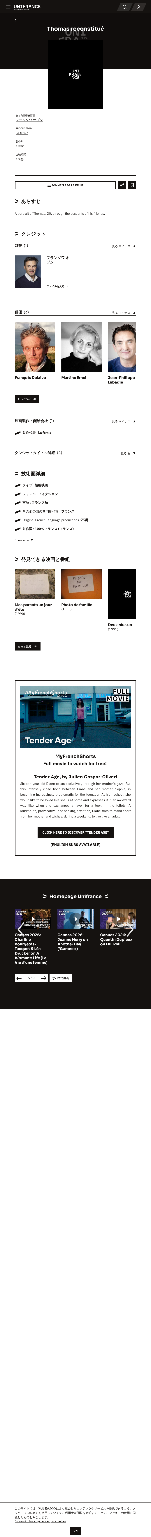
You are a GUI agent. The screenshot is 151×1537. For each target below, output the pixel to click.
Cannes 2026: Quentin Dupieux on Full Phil (116, 939)
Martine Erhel (73, 377)
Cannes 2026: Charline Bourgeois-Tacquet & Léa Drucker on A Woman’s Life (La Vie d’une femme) (31, 949)
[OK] (75, 1530)
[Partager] (122, 185)
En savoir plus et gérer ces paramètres (40, 1521)
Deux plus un (120, 625)
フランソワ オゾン (29, 120)
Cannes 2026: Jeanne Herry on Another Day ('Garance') (72, 942)
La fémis (22, 133)
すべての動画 (60, 978)
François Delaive (30, 377)
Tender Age (46, 776)
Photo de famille (76, 605)
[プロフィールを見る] (139, 7)
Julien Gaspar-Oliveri (93, 776)
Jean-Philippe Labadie (121, 380)
